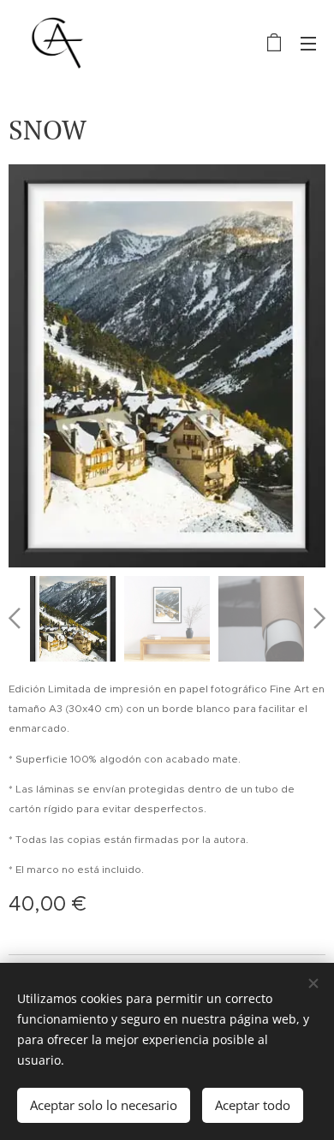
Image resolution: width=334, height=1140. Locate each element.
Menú (308, 43)
